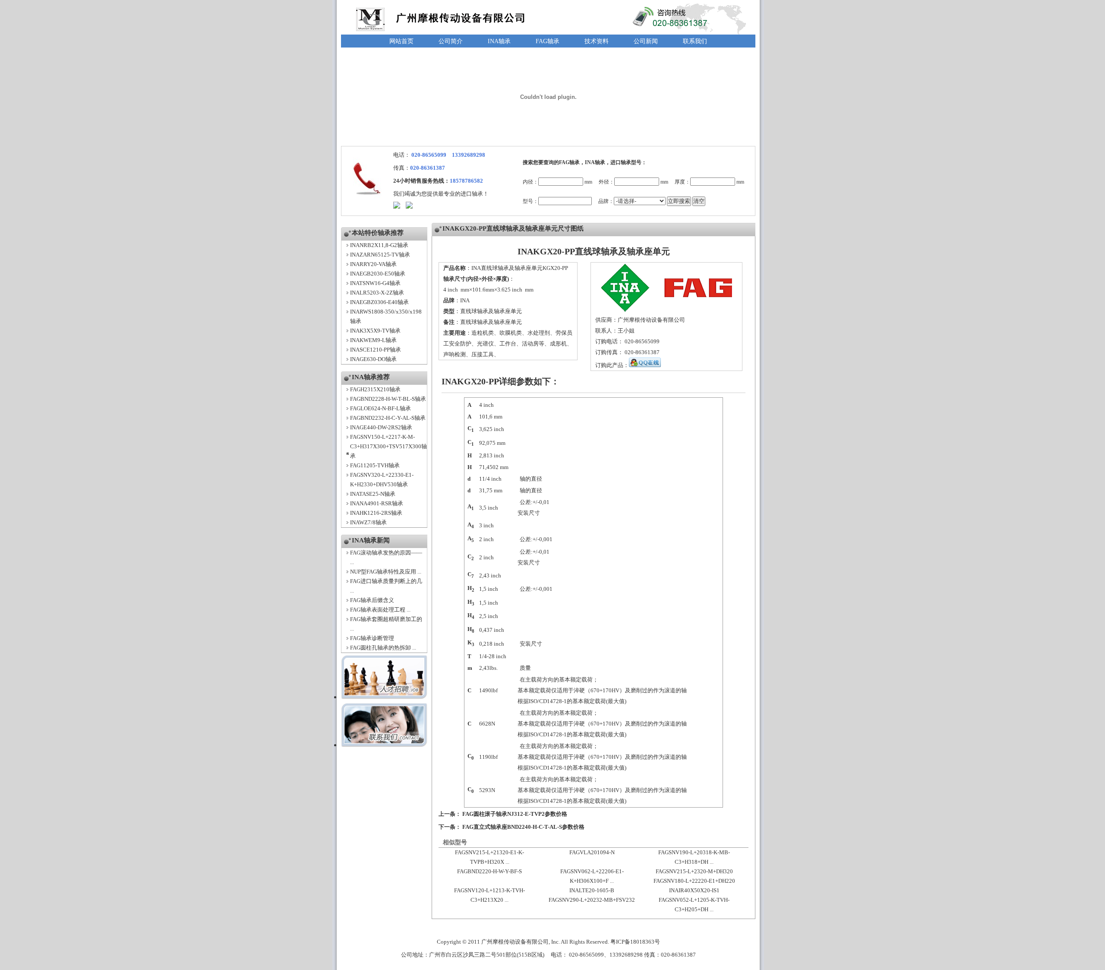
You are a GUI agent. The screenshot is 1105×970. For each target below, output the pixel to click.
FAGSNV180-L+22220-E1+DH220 (694, 881)
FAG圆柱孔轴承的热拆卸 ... (383, 647)
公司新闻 (646, 41)
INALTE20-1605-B (591, 890)
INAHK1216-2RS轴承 (376, 513)
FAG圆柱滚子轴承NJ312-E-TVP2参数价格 (514, 814)
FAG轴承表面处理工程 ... (380, 609)
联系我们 (695, 41)
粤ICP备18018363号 (635, 941)
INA (465, 300)
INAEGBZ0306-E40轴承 (379, 302)
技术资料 (596, 41)
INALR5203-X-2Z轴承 (377, 292)
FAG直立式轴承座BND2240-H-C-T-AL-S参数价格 (523, 827)
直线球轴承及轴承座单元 (491, 311)
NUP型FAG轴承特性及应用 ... (385, 571)
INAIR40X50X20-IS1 (694, 890)
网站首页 (401, 41)
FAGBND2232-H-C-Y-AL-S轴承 (388, 418)
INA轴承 (499, 41)
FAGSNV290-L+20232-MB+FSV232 (592, 900)
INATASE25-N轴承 (372, 494)
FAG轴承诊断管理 (372, 638)
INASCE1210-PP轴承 (375, 349)
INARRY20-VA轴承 (373, 264)
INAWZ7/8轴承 (368, 522)
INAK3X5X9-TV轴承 (375, 330)
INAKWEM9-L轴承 (373, 340)
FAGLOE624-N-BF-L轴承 (380, 408)
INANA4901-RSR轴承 (376, 503)
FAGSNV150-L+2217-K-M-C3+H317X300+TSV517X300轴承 (388, 446)
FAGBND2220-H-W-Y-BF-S (489, 871)
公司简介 (451, 41)
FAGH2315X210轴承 (375, 389)
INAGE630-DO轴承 (373, 359)
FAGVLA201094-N (592, 852)
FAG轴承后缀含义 (372, 600)
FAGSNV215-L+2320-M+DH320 (694, 871)
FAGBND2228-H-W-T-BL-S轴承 (388, 399)
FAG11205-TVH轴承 (375, 465)
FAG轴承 (547, 41)
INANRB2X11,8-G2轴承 (379, 245)
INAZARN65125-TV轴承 (380, 254)
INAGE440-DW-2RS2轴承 (381, 427)
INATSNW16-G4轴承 (375, 283)
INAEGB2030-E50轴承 (377, 273)
